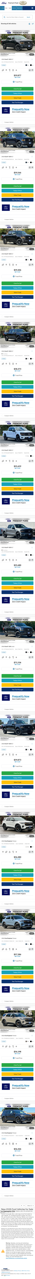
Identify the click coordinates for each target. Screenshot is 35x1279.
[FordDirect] (5, 1269)
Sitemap (15, 1270)
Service (14, 8)
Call (3, 8)
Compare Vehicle (8, 122)
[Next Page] (24, 1205)
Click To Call (17, 89)
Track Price (18, 82)
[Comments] (30, 70)
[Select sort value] (32, 23)
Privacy (19, 1270)
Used (10, 8)
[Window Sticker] (32, 70)
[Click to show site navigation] (32, 8)
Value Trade (17, 98)
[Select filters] (29, 23)
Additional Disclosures (5, 1272)
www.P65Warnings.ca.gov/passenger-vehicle (16, 1258)
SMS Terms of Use (25, 1270)
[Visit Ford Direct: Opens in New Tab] (7, 1275)
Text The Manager (17, 102)
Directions (19, 8)
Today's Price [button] (17, 93)
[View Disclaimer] (16, 70)
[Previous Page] (21, 1205)
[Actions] (32, 59)
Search (28, 17)
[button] (33, 43)
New (6, 8)
